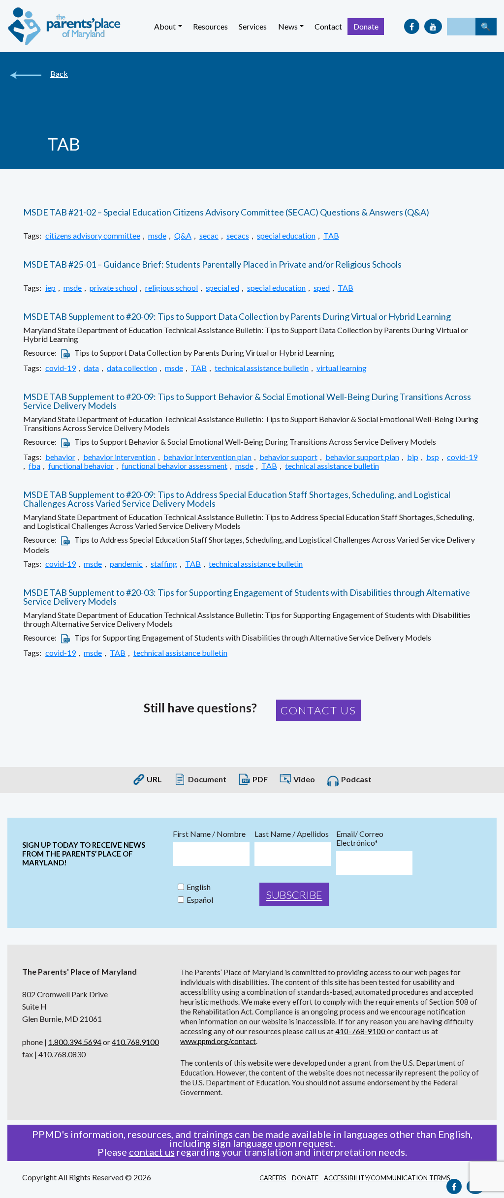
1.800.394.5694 (74, 1041)
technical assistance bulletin (262, 368)
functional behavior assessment (174, 465)
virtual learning (341, 368)
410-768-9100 (360, 1031)
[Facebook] (411, 26)
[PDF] (65, 352)
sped (322, 287)
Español (200, 899)
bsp (432, 457)
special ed (222, 287)
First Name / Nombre (209, 833)
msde (157, 235)
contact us (152, 1152)
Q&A (182, 235)
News (288, 26)
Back (59, 73)
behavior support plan (362, 457)
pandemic (126, 563)
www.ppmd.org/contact (218, 1041)
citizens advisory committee (92, 235)
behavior (60, 457)
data (91, 368)
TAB (331, 235)
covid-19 (60, 368)
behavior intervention (119, 457)
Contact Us (318, 710)
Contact (328, 26)
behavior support (288, 457)
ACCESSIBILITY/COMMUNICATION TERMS (387, 1178)
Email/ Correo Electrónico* (359, 838)
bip (412, 457)
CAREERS (272, 1178)
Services (253, 26)
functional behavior (81, 465)
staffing (164, 563)
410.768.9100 (135, 1041)
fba (34, 465)
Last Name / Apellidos (291, 833)
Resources (210, 26)
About (165, 26)
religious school (171, 287)
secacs (237, 235)
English (199, 887)
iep (50, 287)
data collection (132, 368)
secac (209, 235)
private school (113, 287)
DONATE (305, 1178)
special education (286, 235)
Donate (365, 26)
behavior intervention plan (207, 457)
